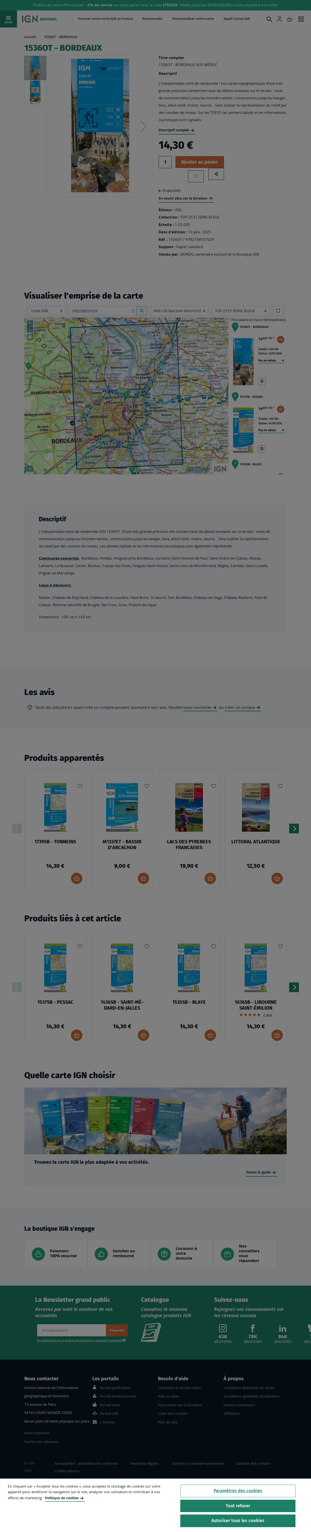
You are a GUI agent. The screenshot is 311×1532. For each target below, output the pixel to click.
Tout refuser (238, 1505)
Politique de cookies (62, 1498)
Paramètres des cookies (238, 1490)
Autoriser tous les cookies (237, 1520)
